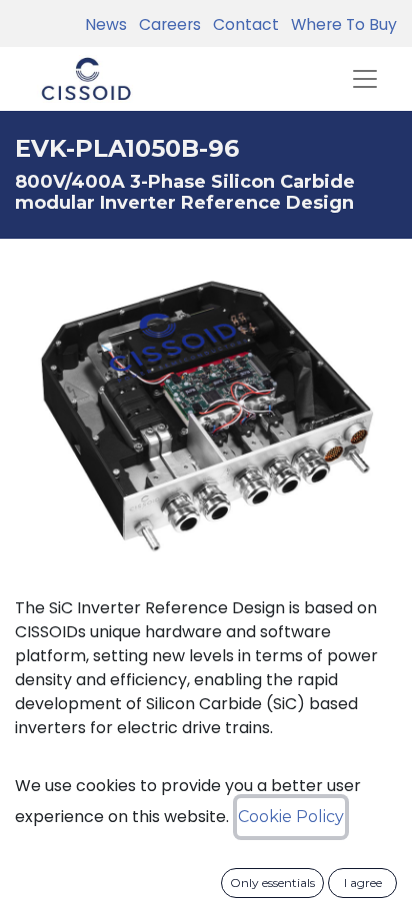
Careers (166, 24)
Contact (242, 24)
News (106, 24)
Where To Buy (340, 24)
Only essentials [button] (272, 882)
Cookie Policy (291, 816)
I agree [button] (363, 882)
